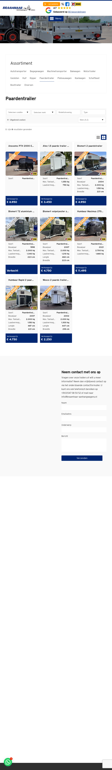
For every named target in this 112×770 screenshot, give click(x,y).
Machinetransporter (57, 71)
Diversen (28, 85)
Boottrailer (15, 85)
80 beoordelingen (77, 12)
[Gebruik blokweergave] (103, 137)
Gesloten (14, 78)
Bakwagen (75, 71)
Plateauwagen (65, 78)
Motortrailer (90, 71)
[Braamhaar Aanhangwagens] (19, 8)
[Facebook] (67, 4)
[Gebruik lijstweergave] (98, 137)
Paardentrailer (47, 78)
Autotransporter (18, 71)
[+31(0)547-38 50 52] (63, 4)
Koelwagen (80, 78)
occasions (53, 4)
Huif (24, 78)
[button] (8, 762)
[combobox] (43, 112)
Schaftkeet (94, 78)
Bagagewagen (37, 71)
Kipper (33, 78)
